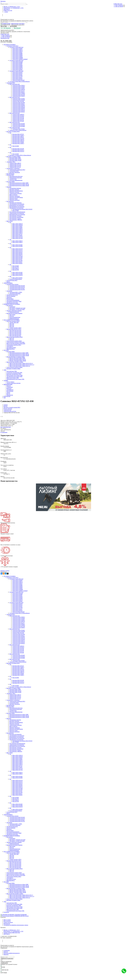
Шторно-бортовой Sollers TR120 (17, 359)
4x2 (10, 132)
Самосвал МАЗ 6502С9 (18, 114)
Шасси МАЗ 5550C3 (17, 233)
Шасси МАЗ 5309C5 (17, 242)
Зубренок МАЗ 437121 (15, 167)
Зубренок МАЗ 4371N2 (15, 165)
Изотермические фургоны (15, 176)
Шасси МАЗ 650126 (17, 252)
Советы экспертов (8, 922)
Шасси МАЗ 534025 (17, 226)
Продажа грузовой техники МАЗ (12, 407)
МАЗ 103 (11, 325)
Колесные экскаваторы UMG (13, 374)
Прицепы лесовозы (14, 192)
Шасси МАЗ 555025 (17, 235)
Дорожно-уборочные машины (14, 310)
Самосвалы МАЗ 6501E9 (18, 107)
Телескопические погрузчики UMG (15, 379)
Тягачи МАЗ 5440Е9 (17, 56)
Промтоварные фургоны (15, 177)
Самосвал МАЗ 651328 (18, 101)
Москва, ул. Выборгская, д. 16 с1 (12, 6)
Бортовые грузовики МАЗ (13, 131)
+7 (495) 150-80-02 (118, 5)
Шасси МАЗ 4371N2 (17, 238)
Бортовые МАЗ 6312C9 (18, 151)
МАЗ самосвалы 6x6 (14, 113)
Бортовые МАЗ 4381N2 (18, 139)
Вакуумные (12, 314)
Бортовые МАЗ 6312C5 (18, 150)
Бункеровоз (12, 306)
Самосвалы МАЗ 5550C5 (18, 96)
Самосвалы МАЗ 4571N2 (18, 94)
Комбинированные (14, 312)
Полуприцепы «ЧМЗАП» (15, 219)
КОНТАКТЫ (7, 396)
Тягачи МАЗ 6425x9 (17, 78)
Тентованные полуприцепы (16, 208)
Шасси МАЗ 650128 (17, 254)
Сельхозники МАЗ (14, 171)
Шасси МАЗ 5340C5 (17, 231)
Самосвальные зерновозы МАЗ (17, 169)
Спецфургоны (13, 179)
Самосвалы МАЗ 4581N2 (18, 89)
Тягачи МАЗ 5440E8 (17, 55)
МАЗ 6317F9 (15, 269)
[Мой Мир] (5, 573)
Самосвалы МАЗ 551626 (18, 98)
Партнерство (9, 395)
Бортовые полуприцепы (15, 202)
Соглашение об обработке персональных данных (16, 925)
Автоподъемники (10, 296)
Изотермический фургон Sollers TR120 (19, 184)
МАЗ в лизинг (7, 919)
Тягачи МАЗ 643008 (17, 63)
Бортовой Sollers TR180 (15, 160)
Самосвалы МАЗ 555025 (18, 88)
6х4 (10, 147)
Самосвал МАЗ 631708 (18, 118)
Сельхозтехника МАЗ (11, 280)
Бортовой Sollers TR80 (15, 158)
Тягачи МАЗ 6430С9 (17, 68)
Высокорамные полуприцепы (16, 206)
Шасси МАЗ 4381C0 (17, 223)
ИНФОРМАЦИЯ (8, 384)
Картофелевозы (10, 173)
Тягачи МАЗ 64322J (17, 77)
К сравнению (4, 432)
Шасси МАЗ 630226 (17, 263)
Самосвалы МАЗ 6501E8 (18, 100)
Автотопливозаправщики (12, 300)
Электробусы (9, 346)
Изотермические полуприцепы (17, 214)
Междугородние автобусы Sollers (14, 362)
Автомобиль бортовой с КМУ (13, 301)
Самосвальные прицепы (15, 193)
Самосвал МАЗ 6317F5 (18, 119)
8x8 (10, 276)
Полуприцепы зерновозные (16, 217)
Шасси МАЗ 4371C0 (17, 237)
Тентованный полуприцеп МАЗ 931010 (22, 209)
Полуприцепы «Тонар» (15, 218)
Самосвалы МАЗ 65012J (18, 103)
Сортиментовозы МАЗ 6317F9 (17, 289)
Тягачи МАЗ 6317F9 (17, 76)
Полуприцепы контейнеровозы (17, 212)
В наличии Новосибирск (15, 279)
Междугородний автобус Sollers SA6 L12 (19, 366)
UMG (5, 370)
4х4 (10, 239)
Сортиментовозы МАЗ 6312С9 (17, 287)
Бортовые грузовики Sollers (13, 156)
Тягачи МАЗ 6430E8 (17, 67)
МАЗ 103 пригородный (15, 334)
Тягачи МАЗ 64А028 (17, 61)
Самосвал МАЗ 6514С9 (18, 115)
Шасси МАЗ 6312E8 (17, 256)
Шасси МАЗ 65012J (17, 262)
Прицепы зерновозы (14, 196)
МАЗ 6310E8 (15, 146)
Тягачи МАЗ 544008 (17, 53)
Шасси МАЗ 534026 (17, 227)
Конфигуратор (4, 963)
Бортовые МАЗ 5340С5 (18, 143)
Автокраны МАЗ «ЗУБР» (15, 292)
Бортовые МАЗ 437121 (18, 134)
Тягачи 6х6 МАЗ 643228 (18, 80)
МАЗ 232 (11, 338)
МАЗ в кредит (7, 921)
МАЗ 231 (11, 339)
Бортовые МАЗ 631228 (18, 148)
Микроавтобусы (10, 348)
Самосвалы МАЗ (10, 82)
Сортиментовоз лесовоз (12, 284)
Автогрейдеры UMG (11, 371)
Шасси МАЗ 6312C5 (17, 250)
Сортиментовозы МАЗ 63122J (16, 288)
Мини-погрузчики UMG (12, 377)
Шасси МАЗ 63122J (17, 259)
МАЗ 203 (11, 323)
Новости (8, 385)
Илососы (11, 316)
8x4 (10, 271)
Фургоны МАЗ (10, 175)
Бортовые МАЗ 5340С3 (18, 135)
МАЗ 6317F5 (15, 267)
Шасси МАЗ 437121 (17, 234)
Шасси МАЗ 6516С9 (17, 275)
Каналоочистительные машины (14, 313)
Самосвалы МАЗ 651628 (18, 123)
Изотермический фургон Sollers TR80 (18, 183)
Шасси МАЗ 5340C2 (17, 229)
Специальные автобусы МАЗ (13, 345)
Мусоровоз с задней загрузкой (17, 309)
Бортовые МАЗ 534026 (18, 142)
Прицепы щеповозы (14, 200)
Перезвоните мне (5, 38)
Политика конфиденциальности (12, 953)
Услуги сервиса (10, 381)
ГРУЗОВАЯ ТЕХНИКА (10, 44)
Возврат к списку (5, 570)
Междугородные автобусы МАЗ (14, 337)
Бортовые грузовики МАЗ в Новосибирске (20, 155)
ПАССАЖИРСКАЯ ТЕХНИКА (12, 320)
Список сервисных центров (13, 383)
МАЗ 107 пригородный (15, 333)
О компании (9, 387)
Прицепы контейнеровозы (16, 190)
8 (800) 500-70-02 (118, 3)
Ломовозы (9, 297)
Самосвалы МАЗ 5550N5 (18, 93)
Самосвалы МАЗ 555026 (18, 86)
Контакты (3, 1)
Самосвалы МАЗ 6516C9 (18, 125)
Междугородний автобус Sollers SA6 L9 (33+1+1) (21, 364)
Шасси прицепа (13, 194)
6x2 (10, 144)
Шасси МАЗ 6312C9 (17, 248)
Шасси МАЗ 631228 (17, 258)
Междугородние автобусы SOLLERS (15, 343)
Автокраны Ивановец (14, 293)
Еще (5, 397)
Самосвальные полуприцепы (16, 213)
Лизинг (8, 392)
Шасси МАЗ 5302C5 (17, 240)
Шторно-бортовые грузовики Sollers (15, 356)
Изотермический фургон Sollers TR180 (19, 185)
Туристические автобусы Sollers (14, 367)
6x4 (10, 247)
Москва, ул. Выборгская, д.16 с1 (12, 930)
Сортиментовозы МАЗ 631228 (17, 285)
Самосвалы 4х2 (7, 410)
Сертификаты (9, 389)
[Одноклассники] (3, 573)
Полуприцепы (10, 201)
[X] (8, 573)
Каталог (6, 406)
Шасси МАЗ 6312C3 (17, 251)
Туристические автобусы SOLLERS (15, 342)
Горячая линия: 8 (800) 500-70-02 (12, 932)
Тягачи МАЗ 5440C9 (17, 51)
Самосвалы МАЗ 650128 (18, 110)
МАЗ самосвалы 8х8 (14, 127)
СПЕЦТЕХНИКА (8, 283)
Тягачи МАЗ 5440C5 (17, 49)
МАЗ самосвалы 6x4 (14, 97)
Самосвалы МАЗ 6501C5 (18, 109)
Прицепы (8, 186)
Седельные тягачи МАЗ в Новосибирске (19, 81)
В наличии (6, 912)
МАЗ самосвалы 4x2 (14, 84)
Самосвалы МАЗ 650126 (18, 111)
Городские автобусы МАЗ (12, 321)
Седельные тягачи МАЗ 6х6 (16, 71)
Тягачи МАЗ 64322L (17, 75)
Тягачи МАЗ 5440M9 (17, 57)
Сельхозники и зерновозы (12, 168)
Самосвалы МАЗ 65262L (18, 129)
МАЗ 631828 (15, 154)
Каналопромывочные (14, 317)
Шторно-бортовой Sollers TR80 (17, 358)
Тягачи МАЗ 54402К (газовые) (20, 59)
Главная (5, 404)
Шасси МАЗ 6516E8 (17, 273)
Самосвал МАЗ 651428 (18, 121)
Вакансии (8, 388)
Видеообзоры (9, 391)
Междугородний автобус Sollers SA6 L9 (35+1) (21, 363)
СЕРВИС (6, 380)
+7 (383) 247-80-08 (118, 6)
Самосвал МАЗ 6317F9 (18, 117)
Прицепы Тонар (13, 198)
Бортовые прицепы (14, 189)
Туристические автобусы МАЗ (14, 341)
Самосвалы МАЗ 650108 (18, 105)
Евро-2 (8, 281)
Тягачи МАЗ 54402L (17, 52)
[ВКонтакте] (1, 573)
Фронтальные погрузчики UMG (14, 375)
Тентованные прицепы (15, 188)
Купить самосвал (8, 408)
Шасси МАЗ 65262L (17, 277)
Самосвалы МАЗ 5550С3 (18, 85)
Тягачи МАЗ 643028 (17, 69)
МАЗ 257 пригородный (15, 331)
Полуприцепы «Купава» (15, 215)
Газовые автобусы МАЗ (15, 327)
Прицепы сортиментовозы (16, 197)
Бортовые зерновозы (14, 172)
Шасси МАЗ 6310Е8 (17, 246)
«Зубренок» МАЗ (10, 161)
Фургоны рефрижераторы (15, 180)
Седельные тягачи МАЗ (12, 46)
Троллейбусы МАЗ (11, 347)
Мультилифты (10, 298)
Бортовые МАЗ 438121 (18, 136)
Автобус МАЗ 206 (13, 322)
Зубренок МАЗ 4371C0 (15, 164)
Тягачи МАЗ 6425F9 (17, 72)
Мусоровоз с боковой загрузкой (17, 308)
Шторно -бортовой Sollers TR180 (17, 360)
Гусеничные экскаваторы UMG (14, 372)
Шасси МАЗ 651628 (17, 272)
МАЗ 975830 (15, 210)
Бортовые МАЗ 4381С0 (18, 140)
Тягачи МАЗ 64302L (17, 64)
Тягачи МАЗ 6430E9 (17, 65)
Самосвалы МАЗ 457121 (18, 90)
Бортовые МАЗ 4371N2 (18, 138)
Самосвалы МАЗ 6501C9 (18, 106)
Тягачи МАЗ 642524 (17, 73)
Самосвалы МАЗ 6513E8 (18, 102)
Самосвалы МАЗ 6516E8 (18, 126)
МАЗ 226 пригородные (15, 335)
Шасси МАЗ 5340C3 (17, 230)
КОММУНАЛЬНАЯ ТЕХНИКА (12, 304)
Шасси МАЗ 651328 (17, 260)
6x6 (10, 152)
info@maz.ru (7, 9)
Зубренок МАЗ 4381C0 (15, 163)
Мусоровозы (9, 305)
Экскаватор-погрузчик (12, 302)
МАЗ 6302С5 (15, 268)
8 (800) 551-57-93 (8, 10)
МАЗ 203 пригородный (15, 330)
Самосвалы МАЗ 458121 (18, 92)
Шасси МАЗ (9, 221)
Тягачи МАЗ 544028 (17, 48)
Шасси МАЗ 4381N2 (17, 225)
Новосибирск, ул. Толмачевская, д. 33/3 (13, 931)
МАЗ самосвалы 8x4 (14, 122)
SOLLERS (6, 350)
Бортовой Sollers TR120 (15, 159)
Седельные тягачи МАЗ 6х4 (16, 60)
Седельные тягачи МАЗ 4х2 (16, 47)
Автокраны (9, 291)
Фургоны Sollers (10, 181)
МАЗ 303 (11, 326)
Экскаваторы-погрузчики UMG (14, 376)
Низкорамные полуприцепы (16, 205)
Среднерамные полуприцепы (16, 204)
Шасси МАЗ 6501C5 (17, 255)
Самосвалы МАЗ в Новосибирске (17, 130)
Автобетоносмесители (12, 294)
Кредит (8, 393)
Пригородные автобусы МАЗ (13, 329)
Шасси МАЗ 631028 (17, 244)
